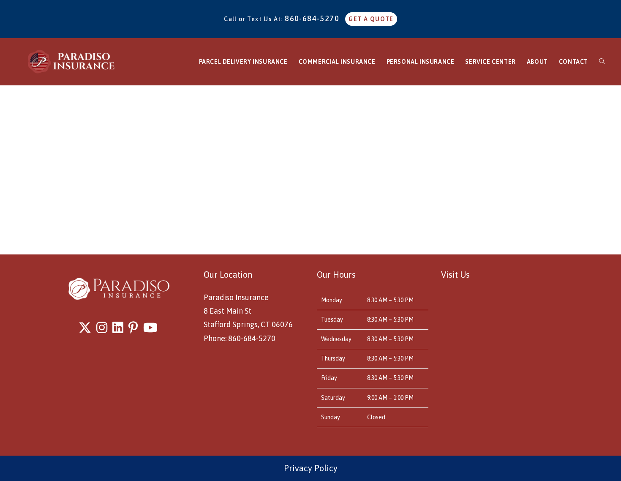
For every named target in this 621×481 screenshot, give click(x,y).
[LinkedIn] (117, 327)
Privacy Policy (311, 468)
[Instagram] (101, 327)
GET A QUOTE (371, 19)
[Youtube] (150, 327)
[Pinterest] (133, 327)
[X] (85, 327)
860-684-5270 (312, 18)
